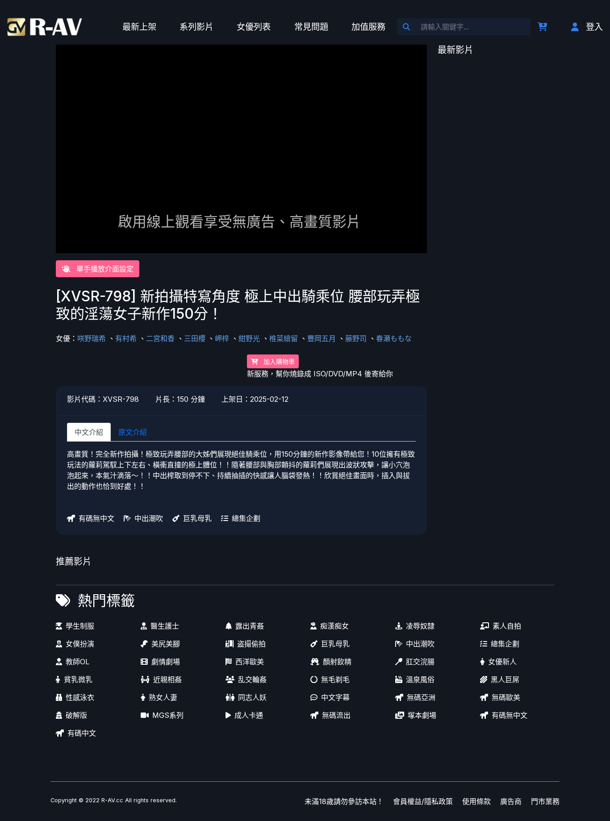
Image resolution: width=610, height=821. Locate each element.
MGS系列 (168, 715)
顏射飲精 (337, 661)
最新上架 (139, 26)
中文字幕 (335, 697)
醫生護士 (164, 625)
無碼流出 (336, 715)
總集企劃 (246, 518)
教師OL (77, 661)
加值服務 (368, 26)
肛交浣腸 (420, 661)
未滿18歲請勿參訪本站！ (344, 801)
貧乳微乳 (78, 679)
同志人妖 (252, 697)
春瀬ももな (394, 338)
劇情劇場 (165, 661)
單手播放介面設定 (104, 268)
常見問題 (311, 26)
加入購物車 (278, 361)
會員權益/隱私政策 (423, 801)
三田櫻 (194, 338)
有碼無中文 (96, 518)
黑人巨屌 (505, 679)
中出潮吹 (148, 518)
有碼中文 (81, 733)
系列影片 (196, 26)
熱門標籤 (106, 600)
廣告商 (511, 801)
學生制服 (80, 625)
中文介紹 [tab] (89, 432)
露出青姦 (249, 625)
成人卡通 (248, 715)
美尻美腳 (165, 643)
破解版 (76, 715)
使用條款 (476, 801)
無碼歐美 (506, 697)
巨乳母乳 (197, 518)
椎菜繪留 (283, 338)
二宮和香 (160, 338)
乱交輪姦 (252, 679)
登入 (594, 26)
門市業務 (545, 801)
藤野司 (356, 338)
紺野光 (249, 338)
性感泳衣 (80, 697)
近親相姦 (167, 679)
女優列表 (254, 26)
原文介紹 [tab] (132, 432)
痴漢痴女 (334, 625)
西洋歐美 (249, 661)
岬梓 (222, 338)
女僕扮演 (80, 643)
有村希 (126, 338)
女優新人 (502, 661)
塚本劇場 (422, 715)
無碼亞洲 (421, 697)
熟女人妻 (163, 697)
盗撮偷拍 (251, 643)
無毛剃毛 (335, 679)
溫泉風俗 (420, 679)
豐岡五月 (321, 338)
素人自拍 (507, 625)
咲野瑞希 (91, 338)
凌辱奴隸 (420, 625)
